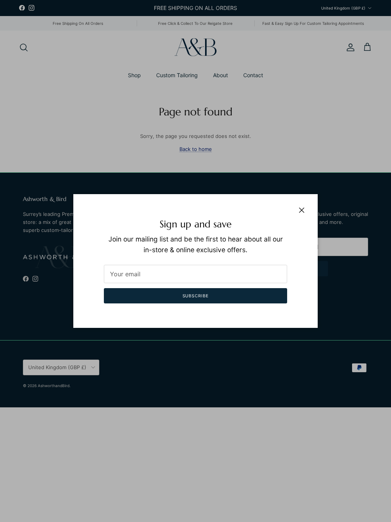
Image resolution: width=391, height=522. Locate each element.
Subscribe (196, 295)
